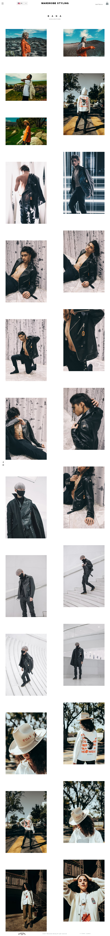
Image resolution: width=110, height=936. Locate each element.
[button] (3, 3)
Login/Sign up (99, 4)
